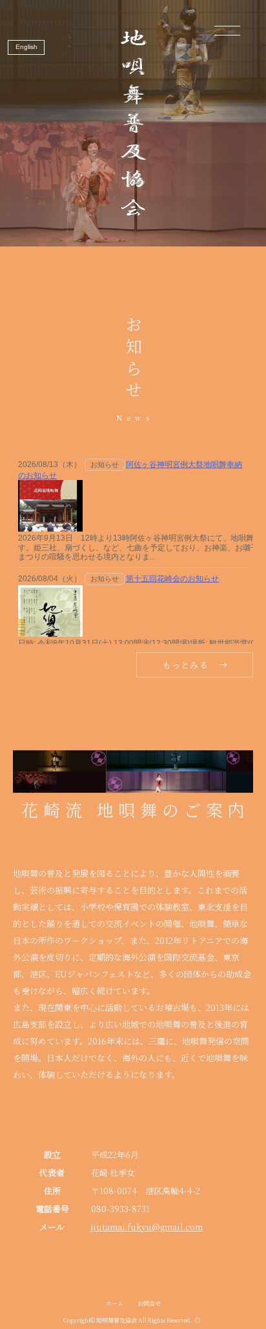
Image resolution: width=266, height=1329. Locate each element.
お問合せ (149, 1303)
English (26, 46)
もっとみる (186, 665)
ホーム (114, 1303)
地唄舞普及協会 (116, 1320)
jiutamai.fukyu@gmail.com (147, 1227)
